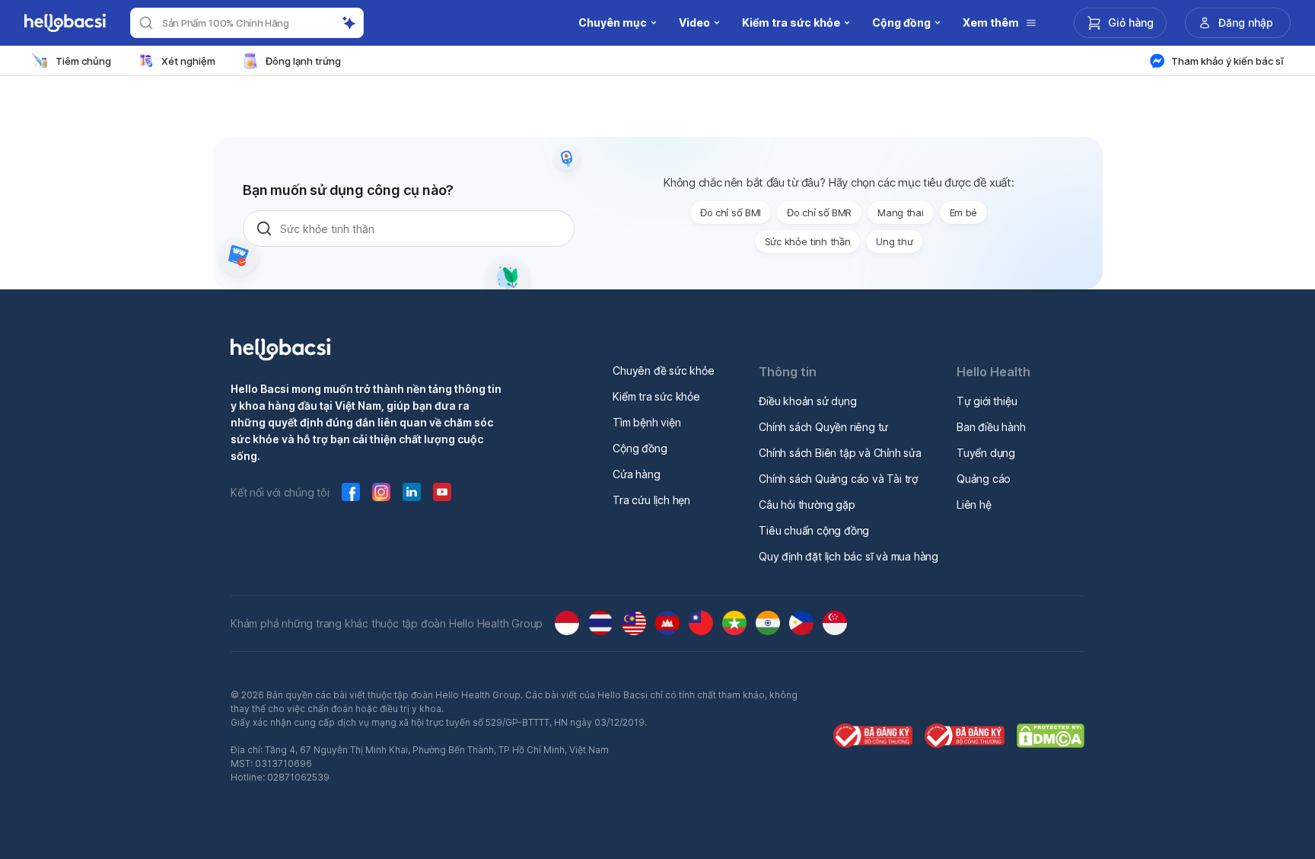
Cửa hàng (636, 474)
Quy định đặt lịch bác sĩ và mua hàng (848, 556)
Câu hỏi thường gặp (807, 504)
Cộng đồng (640, 448)
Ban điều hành (991, 426)
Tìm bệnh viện (646, 422)
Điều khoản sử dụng (807, 400)
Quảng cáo (984, 478)
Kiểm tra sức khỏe (656, 396)
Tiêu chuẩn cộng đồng (814, 530)
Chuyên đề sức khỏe (663, 370)
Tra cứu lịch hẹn (651, 499)
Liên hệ (974, 504)
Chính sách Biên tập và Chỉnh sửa (840, 452)
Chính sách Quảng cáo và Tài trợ (838, 478)
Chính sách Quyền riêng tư (823, 426)
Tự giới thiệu (987, 400)
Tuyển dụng (986, 452)
